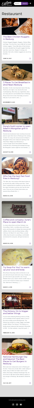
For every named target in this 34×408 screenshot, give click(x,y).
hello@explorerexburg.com (17, 400)
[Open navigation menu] (30, 3)
